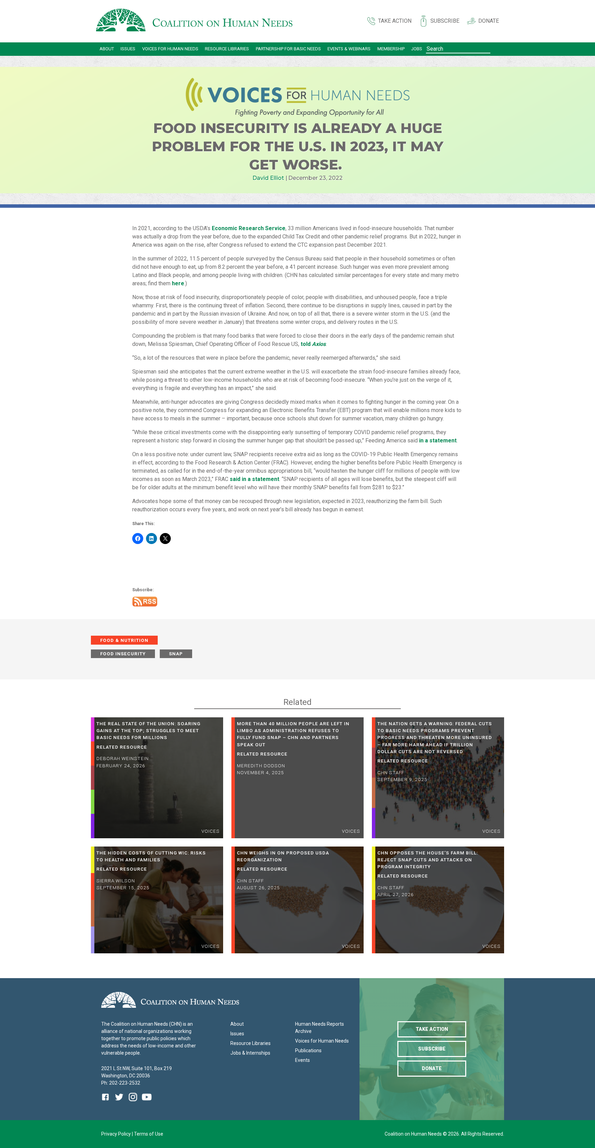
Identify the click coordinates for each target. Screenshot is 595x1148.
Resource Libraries (227, 48)
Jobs (416, 48)
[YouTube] (147, 1102)
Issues (128, 48)
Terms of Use (148, 1134)
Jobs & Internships (250, 1053)
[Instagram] (133, 1102)
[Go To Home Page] (194, 21)
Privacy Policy (116, 1134)
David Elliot (268, 178)
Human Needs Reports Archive (319, 1027)
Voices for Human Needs (170, 48)
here (178, 283)
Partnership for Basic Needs (288, 48)
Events (302, 1060)
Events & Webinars (348, 48)
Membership (391, 48)
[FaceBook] (106, 1102)
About (107, 48)
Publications (308, 1050)
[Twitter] (119, 1102)
